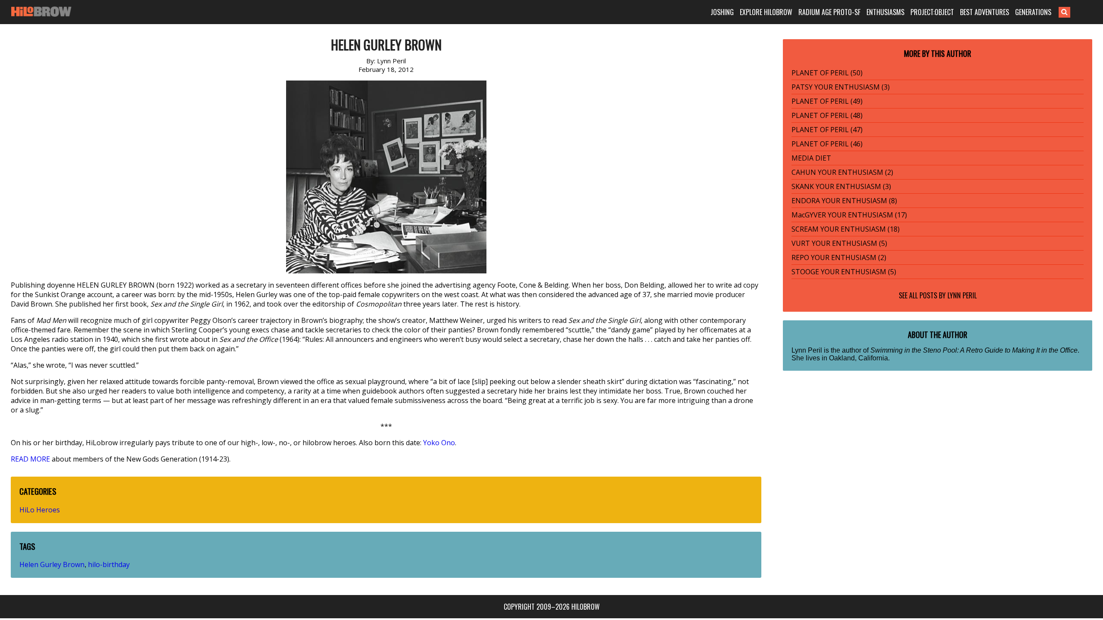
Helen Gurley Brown (51, 564)
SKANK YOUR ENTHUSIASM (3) (841, 186)
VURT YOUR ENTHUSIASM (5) (839, 243)
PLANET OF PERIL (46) (827, 144)
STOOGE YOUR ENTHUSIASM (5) (843, 271)
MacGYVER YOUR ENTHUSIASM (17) (849, 215)
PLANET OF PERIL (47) (827, 129)
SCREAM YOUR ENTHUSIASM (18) (845, 229)
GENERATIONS (1033, 12)
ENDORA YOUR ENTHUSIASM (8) (844, 200)
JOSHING (722, 12)
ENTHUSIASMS (885, 12)
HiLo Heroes (39, 510)
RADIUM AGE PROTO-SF (829, 12)
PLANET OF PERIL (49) (827, 101)
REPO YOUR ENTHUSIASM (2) (838, 257)
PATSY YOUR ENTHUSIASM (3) (840, 87)
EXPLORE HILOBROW (766, 12)
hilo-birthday (109, 564)
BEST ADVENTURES (984, 12)
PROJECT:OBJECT (932, 12)
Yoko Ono (439, 442)
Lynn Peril (962, 295)
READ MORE (30, 459)
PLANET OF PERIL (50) (827, 73)
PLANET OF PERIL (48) (827, 115)
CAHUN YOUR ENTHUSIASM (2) (842, 172)
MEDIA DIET (811, 158)
